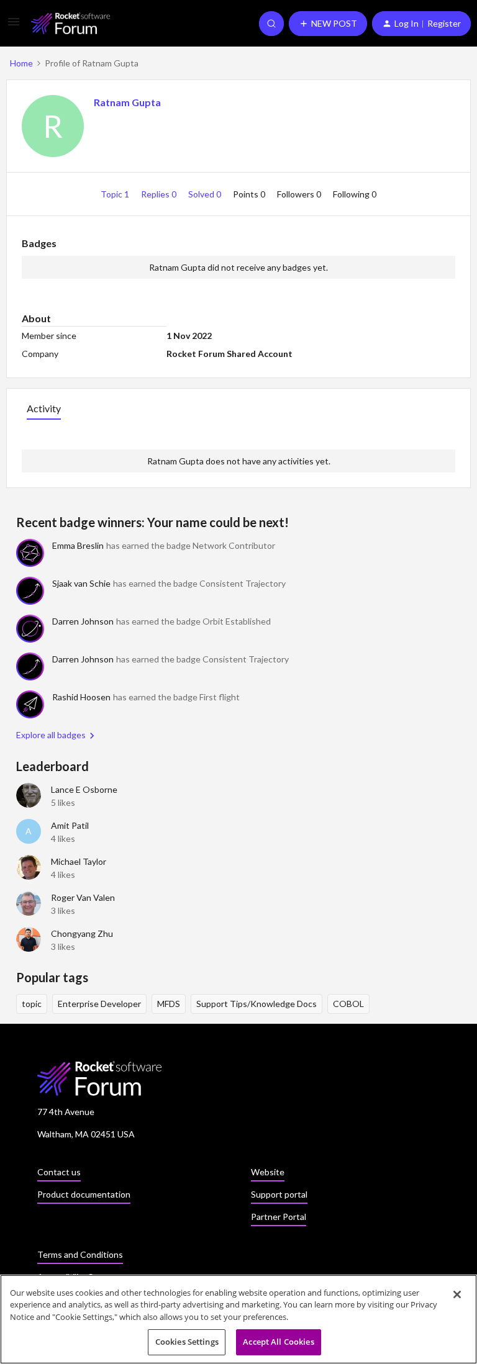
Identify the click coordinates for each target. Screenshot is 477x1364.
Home (21, 63)
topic (32, 1003)
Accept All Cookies (278, 1341)
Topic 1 (116, 194)
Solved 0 (205, 194)
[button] (13, 25)
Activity (44, 408)
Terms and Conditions (80, 1254)
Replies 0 (159, 194)
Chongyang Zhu (82, 933)
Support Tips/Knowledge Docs (256, 1003)
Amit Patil (70, 825)
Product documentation (83, 1194)
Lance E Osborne (84, 789)
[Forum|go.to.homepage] (70, 23)
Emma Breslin (78, 545)
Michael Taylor (78, 861)
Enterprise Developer (99, 1003)
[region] (238, 1319)
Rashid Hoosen (81, 697)
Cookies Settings (187, 1341)
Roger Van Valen (83, 897)
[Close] (457, 1294)
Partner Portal (278, 1216)
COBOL (348, 1003)
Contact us (59, 1172)
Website (267, 1172)
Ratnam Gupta (127, 102)
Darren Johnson (83, 621)
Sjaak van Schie (81, 583)
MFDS (168, 1003)
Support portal (279, 1194)
